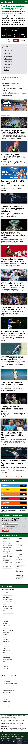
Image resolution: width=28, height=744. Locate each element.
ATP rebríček (7, 53)
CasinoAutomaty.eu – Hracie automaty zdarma (20, 540)
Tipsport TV (5, 699)
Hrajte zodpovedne (8, 717)
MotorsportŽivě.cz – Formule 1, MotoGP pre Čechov (20, 577)
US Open (6, 70)
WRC (4, 661)
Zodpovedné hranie (11, 729)
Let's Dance (5, 664)
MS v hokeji (5, 643)
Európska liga (5, 623)
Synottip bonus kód (7, 694)
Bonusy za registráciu (7, 703)
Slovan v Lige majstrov (7, 595)
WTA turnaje (5, 639)
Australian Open (8, 61)
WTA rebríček (8, 59)
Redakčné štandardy (13, 734)
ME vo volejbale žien (7, 601)
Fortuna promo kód (6, 685)
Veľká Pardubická (6, 646)
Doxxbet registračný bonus (8, 688)
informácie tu (22, 718)
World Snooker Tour (7, 650)
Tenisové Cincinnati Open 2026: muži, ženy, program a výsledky (12, 208)
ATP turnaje (5, 637)
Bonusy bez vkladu (6, 701)
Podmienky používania (5, 736)
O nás (2, 734)
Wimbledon (7, 67)
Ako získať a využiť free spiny (9, 706)
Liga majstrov (5, 592)
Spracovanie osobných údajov (18, 736)
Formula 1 (5, 634)
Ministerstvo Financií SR (13, 728)
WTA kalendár (8, 56)
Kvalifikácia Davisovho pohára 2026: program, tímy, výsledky (13, 235)
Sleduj (15, 40)
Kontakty (6, 734)
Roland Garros (8, 64)
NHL (4, 655)
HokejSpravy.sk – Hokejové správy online (6, 540)
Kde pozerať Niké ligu (7, 606)
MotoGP (4, 648)
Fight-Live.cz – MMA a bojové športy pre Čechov (20, 572)
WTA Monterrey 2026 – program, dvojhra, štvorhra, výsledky (13, 157)
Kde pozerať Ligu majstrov (8, 599)
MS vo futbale (5, 670)
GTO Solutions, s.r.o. (17, 738)
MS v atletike (5, 666)
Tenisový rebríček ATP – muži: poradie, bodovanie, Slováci (12, 409)
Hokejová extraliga (6, 641)
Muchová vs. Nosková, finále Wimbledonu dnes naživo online (13, 463)
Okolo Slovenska (6, 657)
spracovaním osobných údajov (15, 526)
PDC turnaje (5, 652)
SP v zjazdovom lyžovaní (8, 630)
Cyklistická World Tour (7, 659)
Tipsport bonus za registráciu (8, 679)
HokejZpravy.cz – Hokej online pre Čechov (19, 556)
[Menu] (26, 2)
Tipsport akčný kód (6, 681)
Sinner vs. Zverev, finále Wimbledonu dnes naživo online (12, 435)
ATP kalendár (8, 50)
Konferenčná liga (6, 625)
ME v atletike (5, 668)
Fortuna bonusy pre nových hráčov (10, 683)
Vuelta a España (6, 597)
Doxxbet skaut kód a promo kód (9, 690)
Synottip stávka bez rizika (8, 692)
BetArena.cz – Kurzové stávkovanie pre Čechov (20, 566)
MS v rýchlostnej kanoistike (8, 613)
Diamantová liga (6, 632)
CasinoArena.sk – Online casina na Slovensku (19, 545)
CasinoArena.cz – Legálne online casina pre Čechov (20, 561)
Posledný (21, 476)
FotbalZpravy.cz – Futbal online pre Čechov (19, 551)
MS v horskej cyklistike (7, 608)
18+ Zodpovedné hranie (6, 738)
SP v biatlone (5, 628)
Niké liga (4, 604)
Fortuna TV (5, 697)
